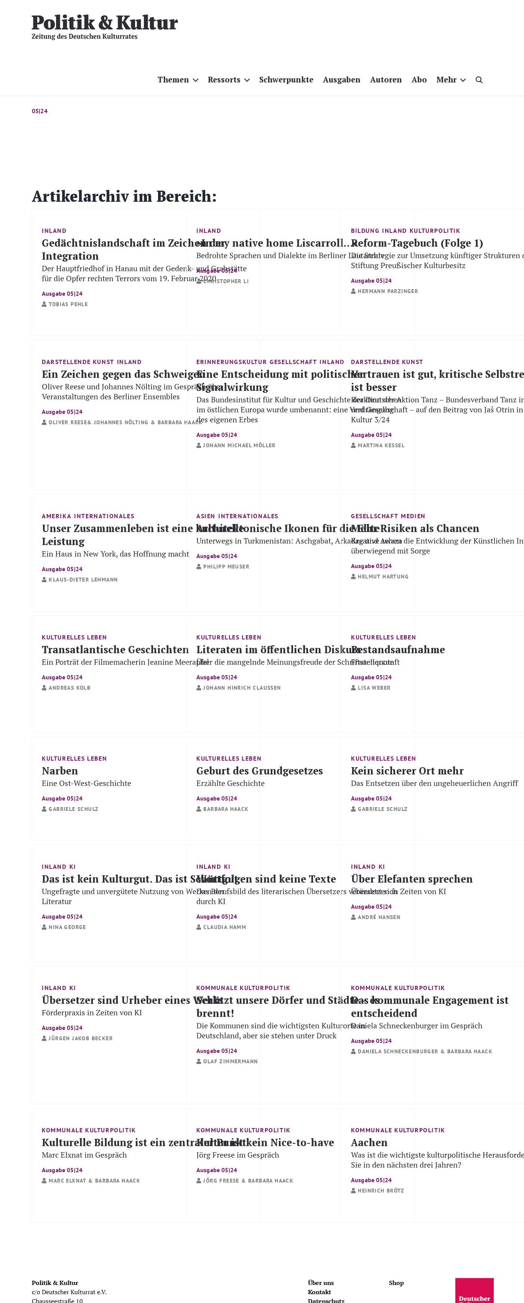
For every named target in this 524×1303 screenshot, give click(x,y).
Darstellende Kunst (78, 362)
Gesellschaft (293, 362)
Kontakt (319, 1292)
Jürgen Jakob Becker (81, 1038)
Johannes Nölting (121, 422)
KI (72, 866)
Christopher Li (226, 281)
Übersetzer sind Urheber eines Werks (132, 1012)
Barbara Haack (180, 422)
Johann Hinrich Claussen (242, 687)
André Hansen (379, 917)
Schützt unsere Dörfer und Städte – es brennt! (288, 1023)
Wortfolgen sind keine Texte (296, 895)
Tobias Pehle (68, 304)
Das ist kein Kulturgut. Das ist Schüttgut (140, 895)
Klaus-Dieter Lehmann (83, 579)
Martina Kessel (381, 445)
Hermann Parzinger (388, 291)
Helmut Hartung (383, 576)
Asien (206, 516)
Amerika (56, 516)
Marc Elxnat (67, 1180)
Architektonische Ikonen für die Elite (299, 540)
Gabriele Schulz (74, 809)
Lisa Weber (374, 687)
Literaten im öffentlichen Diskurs (298, 661)
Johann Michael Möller (239, 445)
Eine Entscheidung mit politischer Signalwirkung (299, 402)
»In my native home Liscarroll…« (290, 255)
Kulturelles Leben (74, 637)
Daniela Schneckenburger (398, 1051)
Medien (413, 516)
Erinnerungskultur (231, 362)
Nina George (67, 927)
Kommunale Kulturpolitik (243, 988)
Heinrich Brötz (381, 1190)
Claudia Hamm (224, 927)
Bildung (365, 230)
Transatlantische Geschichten (125, 661)
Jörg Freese (221, 1180)
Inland (54, 230)
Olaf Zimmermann (230, 1061)
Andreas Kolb (70, 687)
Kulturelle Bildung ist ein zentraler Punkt (144, 1154)
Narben (86, 782)
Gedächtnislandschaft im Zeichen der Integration (144, 266)
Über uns (321, 1282)
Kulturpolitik (435, 230)
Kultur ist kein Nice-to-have (265, 1154)
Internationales (104, 516)
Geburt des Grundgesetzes (259, 782)
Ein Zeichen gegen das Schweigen (132, 391)
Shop (396, 1282)
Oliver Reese (68, 422)
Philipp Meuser (226, 566)
